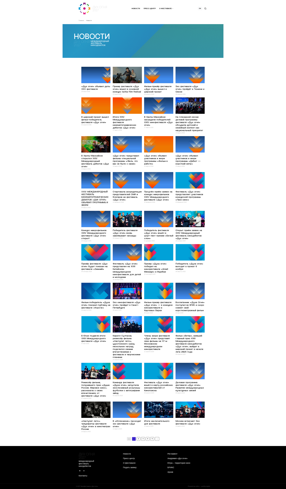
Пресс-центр (150, 8)
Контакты (83, 476)
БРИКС (170, 467)
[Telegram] (84, 471)
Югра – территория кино (178, 463)
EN (200, 8)
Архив (170, 472)
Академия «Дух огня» (177, 458)
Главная (81, 20)
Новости (136, 8)
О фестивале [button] (165, 8)
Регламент (172, 454)
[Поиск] (205, 8)
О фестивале (129, 463)
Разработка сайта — (199, 486)
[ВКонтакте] (80, 471)
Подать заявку (130, 467)
